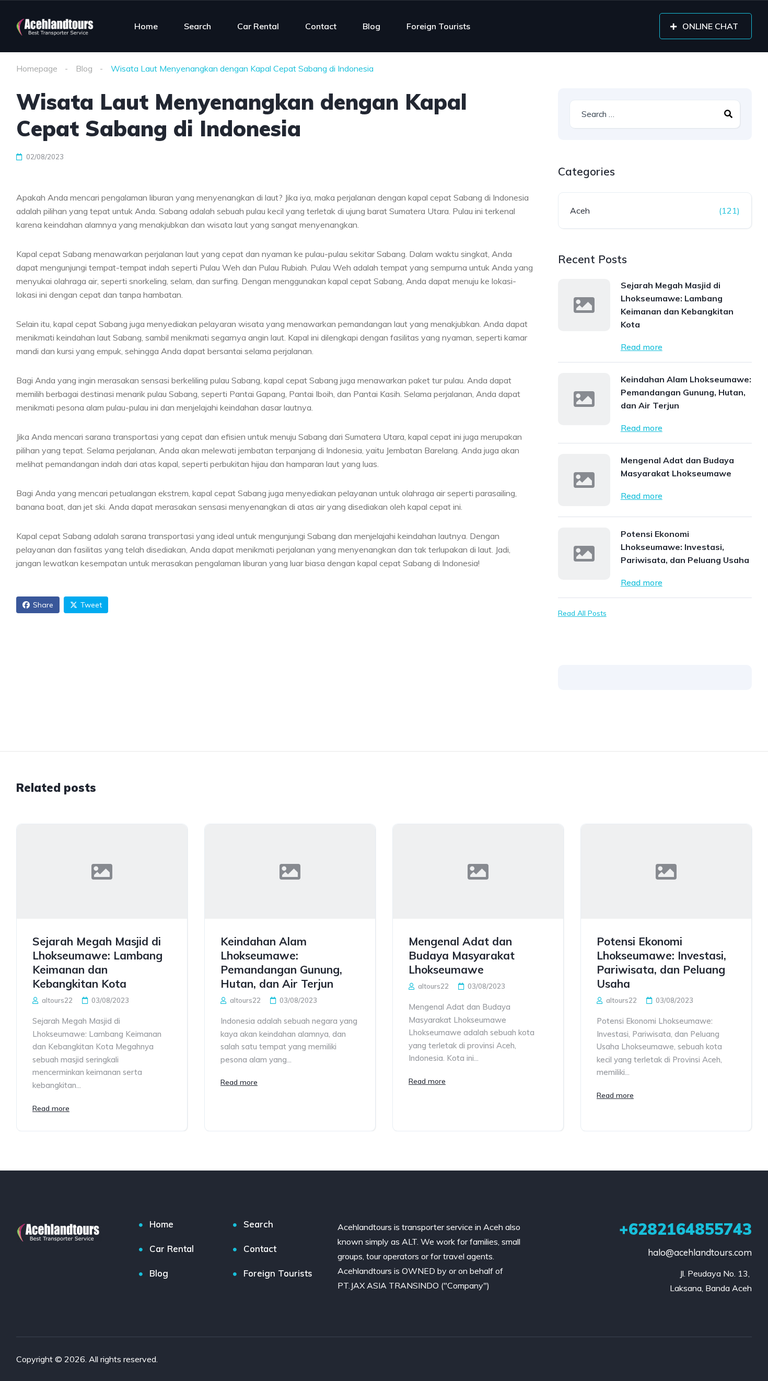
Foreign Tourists (438, 26)
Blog (371, 26)
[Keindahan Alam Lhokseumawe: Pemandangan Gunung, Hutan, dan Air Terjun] (584, 399)
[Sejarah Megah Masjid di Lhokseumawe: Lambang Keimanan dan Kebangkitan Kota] (584, 305)
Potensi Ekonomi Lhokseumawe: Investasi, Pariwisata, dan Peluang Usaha (685, 547)
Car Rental (258, 26)
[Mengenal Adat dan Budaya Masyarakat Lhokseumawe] (584, 480)
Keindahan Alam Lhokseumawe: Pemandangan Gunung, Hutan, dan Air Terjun (686, 392)
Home (146, 26)
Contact (320, 26)
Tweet (91, 605)
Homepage (36, 68)
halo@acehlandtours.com (700, 1252)
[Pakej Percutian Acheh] (56, 26)
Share (43, 605)
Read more (641, 347)
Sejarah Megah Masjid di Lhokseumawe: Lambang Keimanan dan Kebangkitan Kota (677, 305)
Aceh (580, 210)
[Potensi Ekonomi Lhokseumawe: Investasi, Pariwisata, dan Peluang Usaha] (584, 554)
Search (197, 26)
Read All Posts (582, 613)
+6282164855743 (685, 1229)
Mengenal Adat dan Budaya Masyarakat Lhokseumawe (677, 466)
